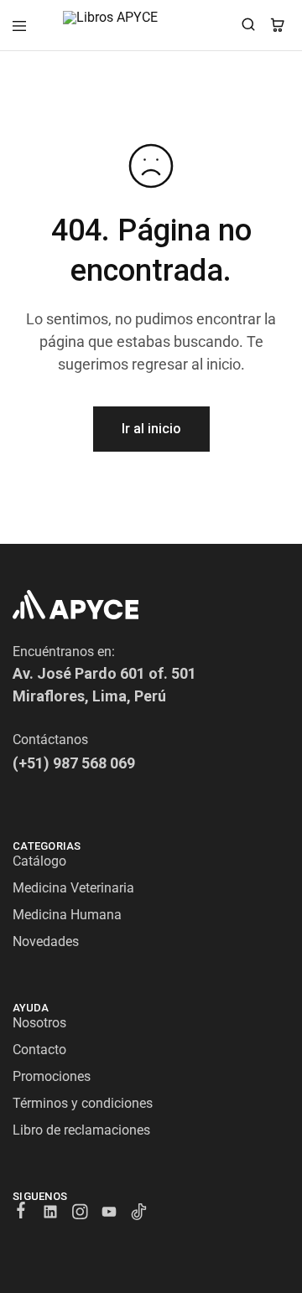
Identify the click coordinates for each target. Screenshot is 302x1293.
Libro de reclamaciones (81, 1130)
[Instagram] (80, 1214)
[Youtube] (109, 1214)
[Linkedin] (50, 1214)
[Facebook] (21, 1212)
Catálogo (39, 861)
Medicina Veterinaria (73, 888)
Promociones (52, 1076)
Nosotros (39, 1023)
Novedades (46, 941)
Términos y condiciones (83, 1103)
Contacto (39, 1050)
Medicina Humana (67, 915)
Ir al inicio (151, 429)
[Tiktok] (139, 1214)
